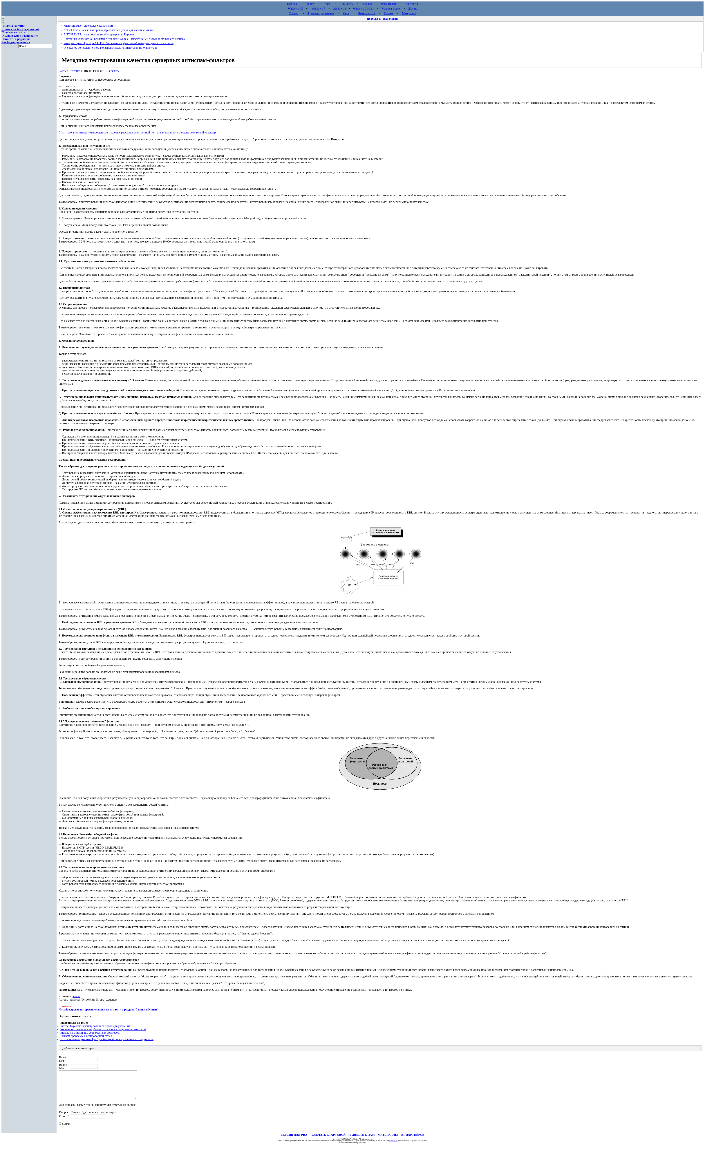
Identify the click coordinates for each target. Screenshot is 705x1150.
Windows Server (391, 8)
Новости (309, 3)
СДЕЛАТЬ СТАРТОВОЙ (329, 1134)
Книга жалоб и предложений (20, 29)
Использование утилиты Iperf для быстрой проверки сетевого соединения (106, 1039)
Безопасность (366, 13)
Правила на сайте (13, 32)
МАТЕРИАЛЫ (388, 1134)
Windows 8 (339, 8)
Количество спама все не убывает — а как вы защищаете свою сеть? (103, 1029)
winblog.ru (393, 1141)
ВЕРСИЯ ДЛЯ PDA (294, 1134)
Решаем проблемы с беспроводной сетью (86, 1035)
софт (327, 3)
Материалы (409, 13)
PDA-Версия (389, 3)
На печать (112, 70)
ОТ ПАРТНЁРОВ (412, 1134)
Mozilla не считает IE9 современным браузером (90, 1032)
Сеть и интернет (70, 70)
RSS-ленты (346, 3)
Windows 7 (318, 8)
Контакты (412, 3)
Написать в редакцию (15, 39)
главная (292, 3)
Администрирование (321, 13)
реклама (367, 3)
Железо (412, 8)
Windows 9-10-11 (363, 8)
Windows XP (295, 8)
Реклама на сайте (13, 25)
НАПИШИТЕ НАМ (361, 1134)
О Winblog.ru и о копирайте (19, 35)
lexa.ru (76, 996)
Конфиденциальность (15, 42)
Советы (293, 13)
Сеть (346, 13)
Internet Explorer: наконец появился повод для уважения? (95, 1026)
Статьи (388, 13)
